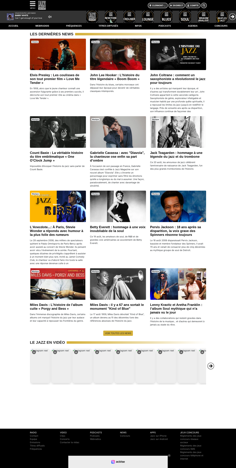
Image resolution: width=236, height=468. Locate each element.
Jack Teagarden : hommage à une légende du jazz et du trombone (176, 154)
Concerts (65, 439)
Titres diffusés (108, 26)
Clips (62, 435)
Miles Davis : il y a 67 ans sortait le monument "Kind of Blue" (117, 306)
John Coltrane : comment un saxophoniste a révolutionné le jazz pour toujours (177, 79)
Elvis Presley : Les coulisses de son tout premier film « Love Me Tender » (54, 79)
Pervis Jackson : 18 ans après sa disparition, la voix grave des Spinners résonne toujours (175, 231)
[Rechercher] (204, 5)
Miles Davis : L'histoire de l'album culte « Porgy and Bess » (56, 306)
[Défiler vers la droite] (210, 366)
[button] (40, 366)
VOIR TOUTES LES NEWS (118, 333)
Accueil (13, 26)
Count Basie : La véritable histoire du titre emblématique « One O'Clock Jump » (56, 156)
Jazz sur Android (159, 439)
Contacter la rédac (69, 442)
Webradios (42, 26)
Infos (138, 26)
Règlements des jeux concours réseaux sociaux (190, 439)
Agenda (193, 26)
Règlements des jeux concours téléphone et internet (191, 455)
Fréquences (74, 26)
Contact (34, 435)
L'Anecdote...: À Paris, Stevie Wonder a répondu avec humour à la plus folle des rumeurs (56, 231)
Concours (221, 26)
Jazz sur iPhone (158, 435)
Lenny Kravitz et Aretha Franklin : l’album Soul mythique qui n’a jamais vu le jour (176, 308)
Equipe (33, 439)
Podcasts (165, 26)
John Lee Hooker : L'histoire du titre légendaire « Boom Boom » (114, 77)
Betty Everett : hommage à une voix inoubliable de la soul (117, 229)
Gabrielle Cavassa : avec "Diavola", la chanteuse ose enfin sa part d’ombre (117, 156)
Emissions (35, 442)
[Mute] (50, 17)
